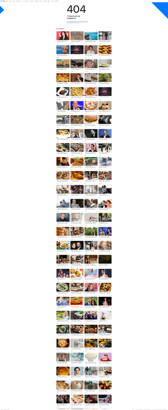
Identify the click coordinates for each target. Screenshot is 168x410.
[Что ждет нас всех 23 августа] (77, 51)
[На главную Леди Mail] (3, 1)
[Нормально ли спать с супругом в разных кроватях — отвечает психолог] (91, 177)
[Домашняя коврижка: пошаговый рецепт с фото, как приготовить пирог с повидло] (63, 135)
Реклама (8, 409)
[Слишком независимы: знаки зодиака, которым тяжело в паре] (63, 205)
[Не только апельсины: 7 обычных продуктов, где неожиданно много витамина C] (77, 275)
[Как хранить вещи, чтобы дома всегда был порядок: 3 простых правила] (77, 219)
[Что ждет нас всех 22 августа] (105, 93)
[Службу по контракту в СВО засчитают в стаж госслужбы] (91, 387)
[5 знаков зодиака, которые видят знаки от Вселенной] (77, 191)
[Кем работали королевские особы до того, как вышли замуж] (105, 275)
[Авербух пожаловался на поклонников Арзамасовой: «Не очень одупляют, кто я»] (77, 247)
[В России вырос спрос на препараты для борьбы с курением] (63, 303)
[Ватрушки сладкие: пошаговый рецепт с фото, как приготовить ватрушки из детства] (63, 177)
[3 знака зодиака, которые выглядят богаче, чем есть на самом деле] (105, 219)
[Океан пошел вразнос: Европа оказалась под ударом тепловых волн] (91, 37)
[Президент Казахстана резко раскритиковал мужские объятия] (63, 51)
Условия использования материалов (157, 409)
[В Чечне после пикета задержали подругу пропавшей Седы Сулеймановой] (91, 65)
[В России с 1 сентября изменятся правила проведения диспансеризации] (105, 163)
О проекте (133, 409)
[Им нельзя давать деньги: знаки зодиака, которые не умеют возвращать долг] (91, 275)
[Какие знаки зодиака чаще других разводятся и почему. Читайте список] (91, 219)
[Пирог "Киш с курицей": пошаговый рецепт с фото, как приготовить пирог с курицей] (63, 373)
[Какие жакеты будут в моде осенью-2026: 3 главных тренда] (91, 205)
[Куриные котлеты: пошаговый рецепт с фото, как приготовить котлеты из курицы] (77, 163)
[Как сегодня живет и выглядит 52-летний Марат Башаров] (105, 135)
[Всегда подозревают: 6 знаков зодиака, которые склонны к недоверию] (91, 401)
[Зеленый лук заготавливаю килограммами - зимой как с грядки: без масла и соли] (77, 317)
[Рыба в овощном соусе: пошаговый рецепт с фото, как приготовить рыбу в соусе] (77, 303)
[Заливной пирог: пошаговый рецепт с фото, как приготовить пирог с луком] (91, 121)
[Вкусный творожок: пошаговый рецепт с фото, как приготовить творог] (91, 359)
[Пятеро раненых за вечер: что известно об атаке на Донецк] (105, 401)
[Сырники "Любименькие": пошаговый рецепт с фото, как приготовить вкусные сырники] (91, 93)
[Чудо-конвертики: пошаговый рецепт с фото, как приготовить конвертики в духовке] (105, 51)
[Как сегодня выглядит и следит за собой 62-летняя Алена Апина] (91, 289)
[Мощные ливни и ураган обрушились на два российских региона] (63, 121)
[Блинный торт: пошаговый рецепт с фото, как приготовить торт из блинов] (105, 331)
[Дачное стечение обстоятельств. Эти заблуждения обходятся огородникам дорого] (77, 121)
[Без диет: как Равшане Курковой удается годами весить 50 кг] (105, 303)
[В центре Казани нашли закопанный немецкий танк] (63, 107)
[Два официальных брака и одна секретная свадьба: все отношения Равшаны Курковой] (63, 37)
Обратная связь (164, 409)
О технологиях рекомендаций (139, 409)
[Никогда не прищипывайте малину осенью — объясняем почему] (105, 79)
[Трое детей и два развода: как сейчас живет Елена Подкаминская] (91, 51)
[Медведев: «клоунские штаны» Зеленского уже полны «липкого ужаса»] (63, 219)
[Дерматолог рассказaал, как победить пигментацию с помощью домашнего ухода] (77, 373)
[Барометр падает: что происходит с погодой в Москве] (91, 373)
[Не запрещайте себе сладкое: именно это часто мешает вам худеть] (105, 359)
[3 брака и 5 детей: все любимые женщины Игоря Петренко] (105, 205)
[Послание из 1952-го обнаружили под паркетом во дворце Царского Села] (77, 37)
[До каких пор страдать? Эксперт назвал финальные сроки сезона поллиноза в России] (63, 317)
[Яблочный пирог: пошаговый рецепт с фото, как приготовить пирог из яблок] (77, 401)
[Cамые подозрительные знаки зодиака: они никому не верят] (91, 191)
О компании (4, 409)
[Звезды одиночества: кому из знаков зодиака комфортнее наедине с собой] (63, 359)
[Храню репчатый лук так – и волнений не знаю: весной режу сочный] (91, 163)
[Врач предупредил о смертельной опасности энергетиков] (105, 317)
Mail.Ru (2, 409)
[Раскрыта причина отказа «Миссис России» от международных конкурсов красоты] (63, 275)
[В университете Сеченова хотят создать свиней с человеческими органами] (77, 149)
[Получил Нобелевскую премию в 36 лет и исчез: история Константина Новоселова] (77, 79)
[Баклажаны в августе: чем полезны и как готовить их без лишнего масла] (63, 93)
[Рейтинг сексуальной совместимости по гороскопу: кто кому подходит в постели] (105, 191)
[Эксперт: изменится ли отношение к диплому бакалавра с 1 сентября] (91, 317)
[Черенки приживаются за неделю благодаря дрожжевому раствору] (91, 233)
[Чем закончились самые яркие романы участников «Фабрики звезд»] (105, 233)
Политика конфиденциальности (148, 409)
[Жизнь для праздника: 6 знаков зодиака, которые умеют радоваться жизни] (63, 401)
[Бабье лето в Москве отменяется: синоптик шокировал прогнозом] (105, 37)
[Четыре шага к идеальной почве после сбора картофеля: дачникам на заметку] (77, 65)
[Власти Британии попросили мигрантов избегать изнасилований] (63, 65)
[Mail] (1, 1)
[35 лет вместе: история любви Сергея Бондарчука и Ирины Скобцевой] (105, 121)
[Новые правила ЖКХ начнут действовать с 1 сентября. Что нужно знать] (91, 247)
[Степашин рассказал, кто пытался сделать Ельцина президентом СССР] (77, 135)
